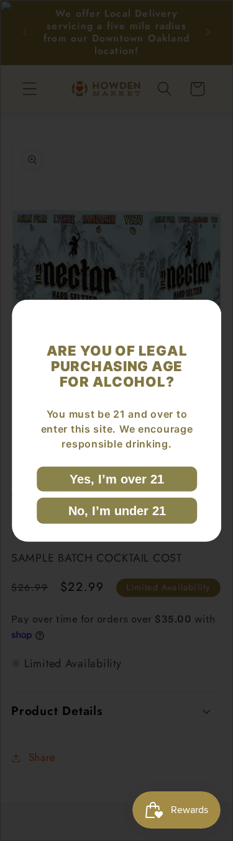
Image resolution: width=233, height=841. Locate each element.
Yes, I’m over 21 (117, 478)
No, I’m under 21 (116, 510)
